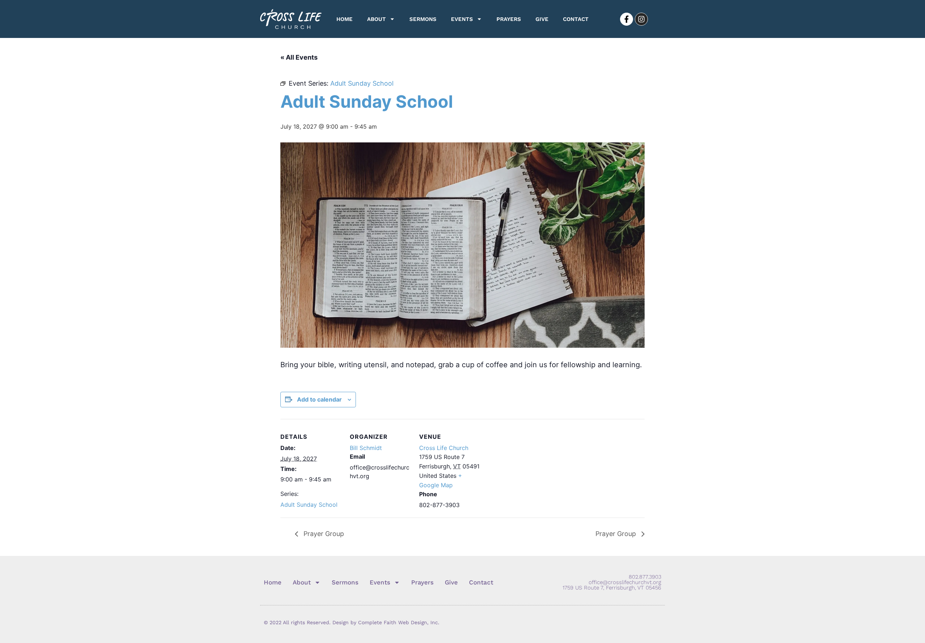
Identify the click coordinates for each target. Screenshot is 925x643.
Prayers (508, 19)
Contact (576, 19)
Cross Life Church (443, 447)
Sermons (422, 19)
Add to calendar (319, 399)
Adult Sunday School (308, 504)
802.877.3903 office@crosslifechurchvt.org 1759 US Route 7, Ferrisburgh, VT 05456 (612, 582)
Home (344, 19)
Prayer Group (323, 533)
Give (541, 19)
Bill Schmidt (366, 447)
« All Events (299, 57)
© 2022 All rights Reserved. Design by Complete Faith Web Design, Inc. (351, 622)
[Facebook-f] (626, 19)
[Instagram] (641, 19)
